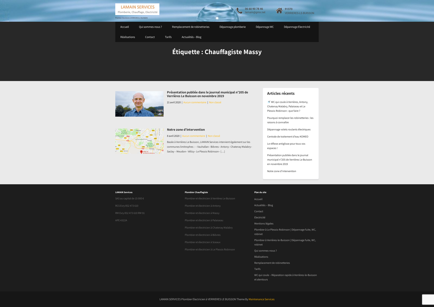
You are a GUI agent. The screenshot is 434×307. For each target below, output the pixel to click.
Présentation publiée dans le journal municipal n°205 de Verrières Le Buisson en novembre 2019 (207, 94)
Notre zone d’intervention (186, 129)
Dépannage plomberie (233, 27)
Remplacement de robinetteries (190, 27)
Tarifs (168, 37)
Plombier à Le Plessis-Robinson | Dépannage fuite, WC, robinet (285, 232)
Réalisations (127, 37)
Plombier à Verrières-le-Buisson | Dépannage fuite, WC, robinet (285, 242)
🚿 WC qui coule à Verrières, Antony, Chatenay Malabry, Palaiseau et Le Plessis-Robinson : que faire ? (287, 106)
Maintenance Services (261, 299)
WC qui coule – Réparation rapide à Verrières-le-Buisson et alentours (285, 277)
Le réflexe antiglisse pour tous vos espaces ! (286, 146)
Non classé (215, 102)
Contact (150, 37)
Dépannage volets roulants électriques (289, 129)
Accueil (124, 27)
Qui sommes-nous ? (150, 27)
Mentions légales (263, 223)
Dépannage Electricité (297, 27)
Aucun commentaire (194, 102)
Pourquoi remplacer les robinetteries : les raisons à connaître (290, 120)
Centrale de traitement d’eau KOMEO (287, 136)
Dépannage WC (265, 27)
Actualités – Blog (191, 37)
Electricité (259, 217)
